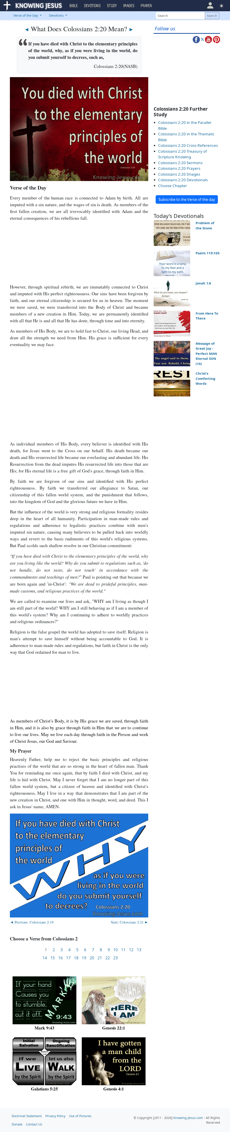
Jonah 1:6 (203, 283)
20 (92, 957)
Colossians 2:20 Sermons (180, 162)
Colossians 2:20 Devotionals (183, 179)
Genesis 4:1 (113, 1089)
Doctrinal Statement (27, 1116)
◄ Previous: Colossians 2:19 (31, 922)
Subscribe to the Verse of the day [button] (187, 199)
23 (115, 957)
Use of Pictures (80, 1116)
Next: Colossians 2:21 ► (129, 922)
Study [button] (112, 6)
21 (99, 957)
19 (84, 957)
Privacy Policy (55, 1116)
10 (115, 949)
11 (123, 949)
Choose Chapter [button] (172, 185)
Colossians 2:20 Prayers (179, 168)
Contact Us (34, 1124)
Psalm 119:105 (208, 253)
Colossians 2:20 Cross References (188, 145)
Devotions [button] (92, 6)
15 (52, 957)
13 (139, 949)
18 (76, 957)
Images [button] (129, 6)
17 (68, 957)
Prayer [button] (146, 6)
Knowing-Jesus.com (188, 1118)
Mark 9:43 (44, 1028)
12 (131, 949)
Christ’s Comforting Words (205, 378)
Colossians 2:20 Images (179, 174)
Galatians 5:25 (44, 1089)
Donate (17, 1124)
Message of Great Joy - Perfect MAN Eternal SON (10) (206, 353)
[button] (210, 5)
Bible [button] (74, 6)
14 (44, 957)
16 (60, 957)
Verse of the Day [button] (26, 15)
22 (107, 957)
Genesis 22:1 (113, 1028)
